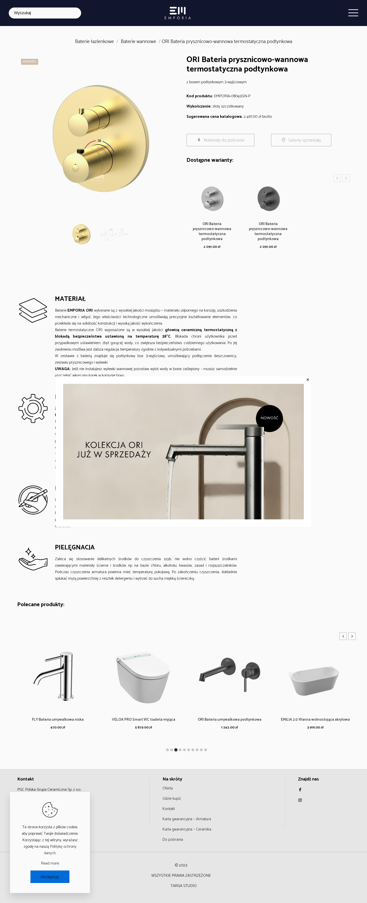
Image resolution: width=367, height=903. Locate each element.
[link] (183, 451)
